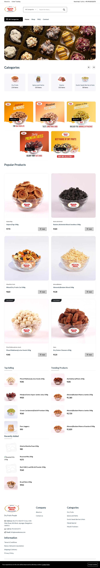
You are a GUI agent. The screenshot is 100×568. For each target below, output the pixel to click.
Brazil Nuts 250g (26, 482)
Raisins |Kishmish (57, 221)
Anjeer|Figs (9, 221)
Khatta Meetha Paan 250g (29, 446)
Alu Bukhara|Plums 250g (75, 379)
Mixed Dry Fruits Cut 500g (15, 287)
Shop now (13, 119)
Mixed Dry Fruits (10, 284)
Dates (54, 347)
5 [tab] (53, 57)
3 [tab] (49, 57)
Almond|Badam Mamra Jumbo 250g (80, 395)
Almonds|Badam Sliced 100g (63, 287)
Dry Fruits (15, 85)
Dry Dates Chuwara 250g (62, 350)
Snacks (61, 85)
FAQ (39, 19)
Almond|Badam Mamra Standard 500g (81, 426)
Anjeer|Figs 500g (12, 224)
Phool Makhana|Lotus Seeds (13, 347)
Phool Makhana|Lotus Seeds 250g (18, 350)
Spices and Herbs (38, 85)
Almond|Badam (57, 284)
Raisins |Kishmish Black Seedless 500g (67, 224)
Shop (33, 19)
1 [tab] (45, 57)
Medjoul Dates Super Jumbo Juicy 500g (34, 395)
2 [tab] (47, 57)
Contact (46, 19)
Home (27, 19)
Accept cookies (92, 564)
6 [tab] (55, 57)
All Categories (13, 19)
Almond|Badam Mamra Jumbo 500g (80, 410)
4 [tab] (51, 57)
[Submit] (64, 9)
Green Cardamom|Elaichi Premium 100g (34, 410)
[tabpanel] (50, 43)
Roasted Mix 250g (26, 456)
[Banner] (18, 130)
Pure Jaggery (24, 426)
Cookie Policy (46, 564)
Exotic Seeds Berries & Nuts (85, 85)
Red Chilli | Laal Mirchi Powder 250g (33, 467)
